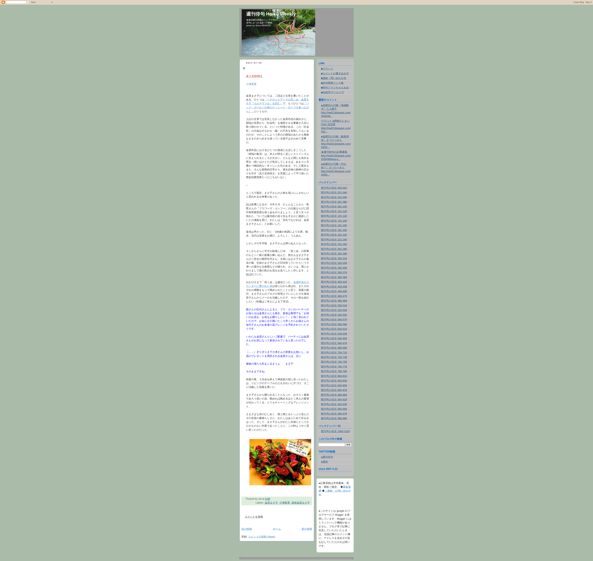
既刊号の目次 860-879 (334, 390)
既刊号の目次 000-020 (334, 187)
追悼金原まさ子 (300, 502)
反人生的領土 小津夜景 (260, 68)
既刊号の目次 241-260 (334, 244)
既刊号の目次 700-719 (334, 352)
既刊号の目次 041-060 (334, 197)
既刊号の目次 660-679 (334, 343)
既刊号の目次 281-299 (334, 253)
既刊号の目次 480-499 (334, 300)
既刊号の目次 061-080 (334, 202)
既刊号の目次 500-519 (334, 305)
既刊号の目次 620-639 (334, 333)
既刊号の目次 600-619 (334, 329)
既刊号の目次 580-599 (334, 324)
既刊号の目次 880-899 (334, 395)
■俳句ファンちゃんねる (335, 87)
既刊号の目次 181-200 (334, 230)
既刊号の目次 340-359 (334, 267)
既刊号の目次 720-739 (334, 357)
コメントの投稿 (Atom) (261, 536)
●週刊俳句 (327, 457)
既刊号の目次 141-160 (334, 220)
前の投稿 (307, 529)
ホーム (277, 529)
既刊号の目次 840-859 (334, 385)
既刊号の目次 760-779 (334, 366)
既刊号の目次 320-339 (334, 263)
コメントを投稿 (254, 516)
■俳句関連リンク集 (332, 83)
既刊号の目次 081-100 (334, 206)
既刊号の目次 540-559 (334, 315)
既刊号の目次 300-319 (334, 258)
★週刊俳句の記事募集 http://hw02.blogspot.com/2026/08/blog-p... (336, 156)
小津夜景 (284, 502)
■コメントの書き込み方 (335, 73)
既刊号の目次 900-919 (334, 399)
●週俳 (324, 461)
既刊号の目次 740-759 (334, 361)
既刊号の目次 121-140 (334, 216)
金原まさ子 (271, 502)
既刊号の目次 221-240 (334, 239)
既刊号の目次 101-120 (334, 211)
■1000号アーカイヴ (332, 92)
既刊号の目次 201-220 (334, 234)
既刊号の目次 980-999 (334, 418)
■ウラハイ (327, 68)
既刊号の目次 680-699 (334, 347)
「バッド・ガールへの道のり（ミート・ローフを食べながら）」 (277, 107)
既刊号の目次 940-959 (334, 409)
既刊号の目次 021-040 (334, 192)
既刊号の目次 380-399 (334, 277)
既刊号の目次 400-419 (334, 281)
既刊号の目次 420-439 (334, 286)
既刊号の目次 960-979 (334, 413)
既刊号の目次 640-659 (334, 338)
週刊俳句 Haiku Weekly (271, 13)
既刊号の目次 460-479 (334, 296)
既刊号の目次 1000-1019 (335, 431)
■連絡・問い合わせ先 (333, 78)
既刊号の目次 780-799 (334, 371)
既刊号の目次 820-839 (334, 380)
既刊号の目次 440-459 (334, 291)
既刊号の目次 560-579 (334, 319)
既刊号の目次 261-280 (334, 249)
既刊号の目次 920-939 (334, 404)
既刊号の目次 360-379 (334, 272)
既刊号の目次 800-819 (334, 376)
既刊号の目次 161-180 (334, 225)
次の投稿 (246, 529)
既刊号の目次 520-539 (334, 310)
